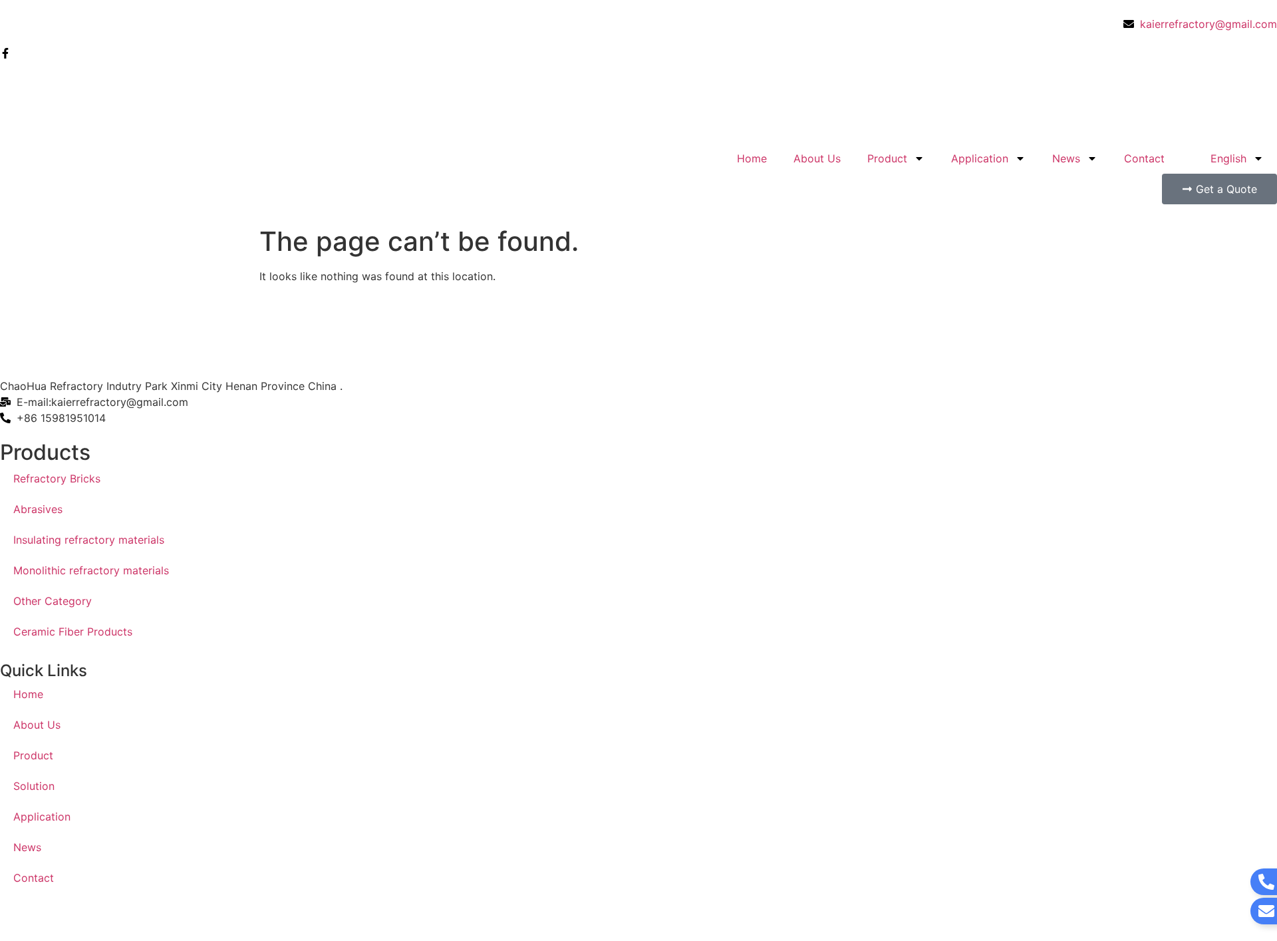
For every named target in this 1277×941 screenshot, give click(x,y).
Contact (1144, 158)
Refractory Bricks (56, 478)
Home (752, 158)
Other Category (52, 601)
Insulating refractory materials (88, 539)
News (1066, 158)
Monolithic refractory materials (91, 570)
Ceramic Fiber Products (72, 631)
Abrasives (38, 509)
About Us (817, 158)
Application (979, 158)
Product (887, 158)
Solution (34, 786)
